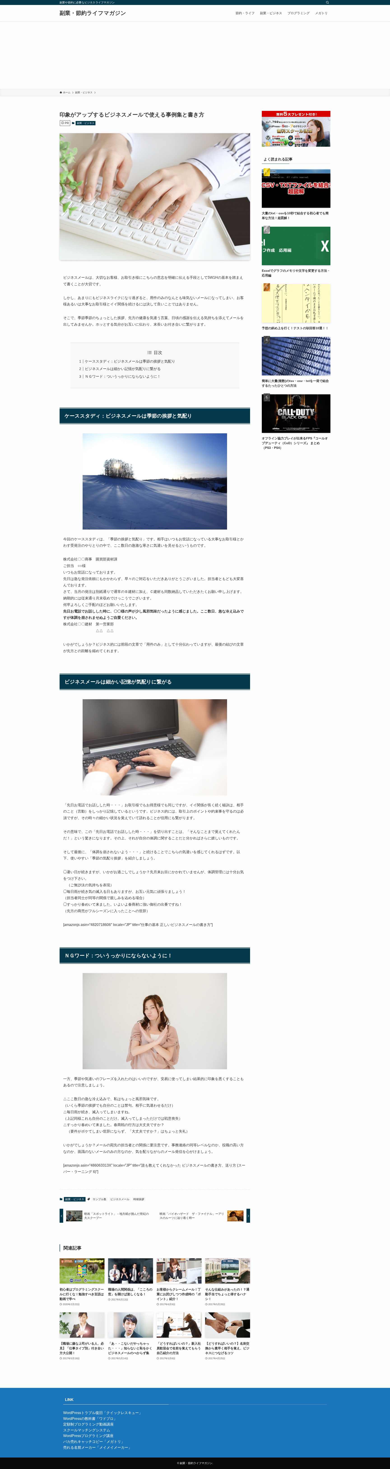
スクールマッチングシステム (86, 1430)
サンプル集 (99, 1199)
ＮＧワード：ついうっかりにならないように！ (123, 376)
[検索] (327, 2)
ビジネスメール (119, 1199)
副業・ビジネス (85, 123)
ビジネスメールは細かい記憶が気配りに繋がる (123, 369)
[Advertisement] (195, 55)
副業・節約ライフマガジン (93, 13)
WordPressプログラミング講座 (88, 1436)
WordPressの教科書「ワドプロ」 (90, 1419)
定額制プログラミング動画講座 (88, 1424)
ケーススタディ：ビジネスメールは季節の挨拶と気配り (130, 361)
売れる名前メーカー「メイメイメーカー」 (97, 1447)
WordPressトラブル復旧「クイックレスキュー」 (102, 1413)
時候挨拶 (138, 1199)
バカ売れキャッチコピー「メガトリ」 (94, 1442)
